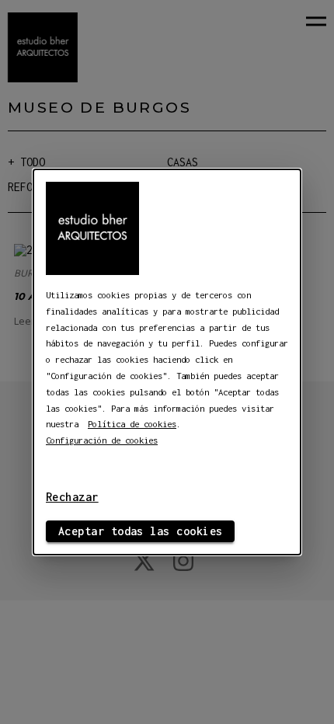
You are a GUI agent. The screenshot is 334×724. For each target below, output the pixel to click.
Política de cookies (132, 424)
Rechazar (72, 496)
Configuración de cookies (102, 440)
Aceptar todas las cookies (140, 531)
